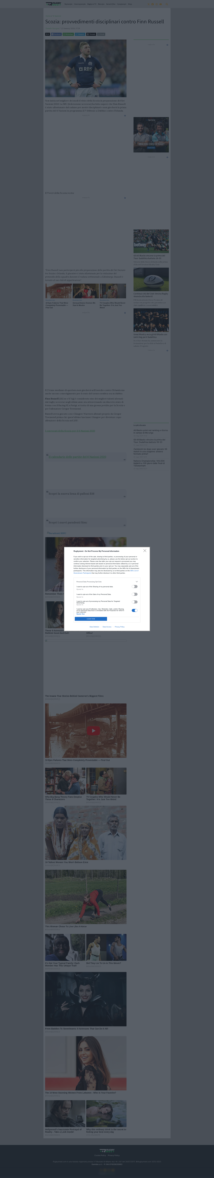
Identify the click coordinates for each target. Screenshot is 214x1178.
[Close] (145, 551)
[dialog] (107, 589)
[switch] (135, 586)
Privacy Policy (119, 627)
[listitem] (107, 581)
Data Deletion (94, 627)
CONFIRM (91, 619)
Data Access (107, 627)
